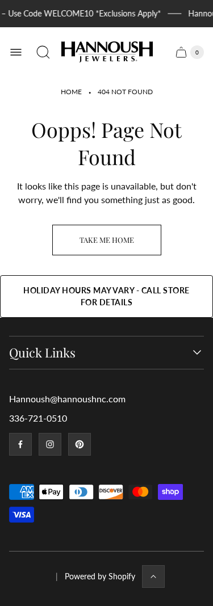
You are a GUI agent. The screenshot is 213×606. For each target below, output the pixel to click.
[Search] (43, 52)
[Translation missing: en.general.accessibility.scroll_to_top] (153, 576)
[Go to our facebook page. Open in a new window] (20, 444)
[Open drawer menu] (15, 52)
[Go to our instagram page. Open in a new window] (50, 444)
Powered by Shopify (100, 576)
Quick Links (42, 353)
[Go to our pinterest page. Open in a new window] (79, 444)
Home (71, 91)
